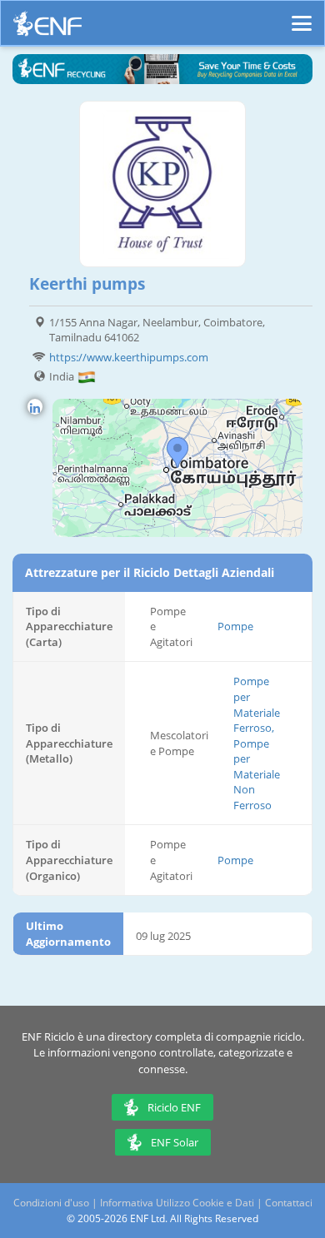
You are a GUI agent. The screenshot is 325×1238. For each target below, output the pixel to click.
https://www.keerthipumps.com (128, 357)
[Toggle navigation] (302, 16)
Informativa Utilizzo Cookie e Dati (177, 1203)
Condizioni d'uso (51, 1203)
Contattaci (288, 1203)
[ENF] (47, 28)
